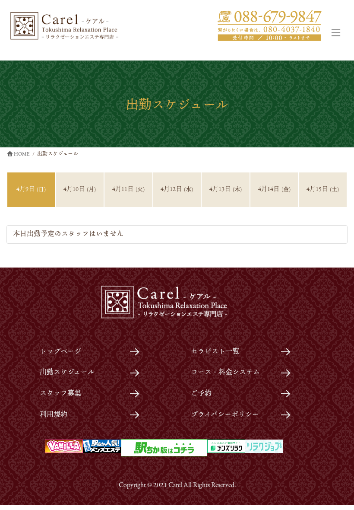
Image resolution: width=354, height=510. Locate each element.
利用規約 (53, 415)
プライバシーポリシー (225, 415)
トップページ (60, 352)
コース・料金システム (225, 372)
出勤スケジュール (67, 372)
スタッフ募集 (60, 393)
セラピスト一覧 (215, 352)
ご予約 (201, 393)
